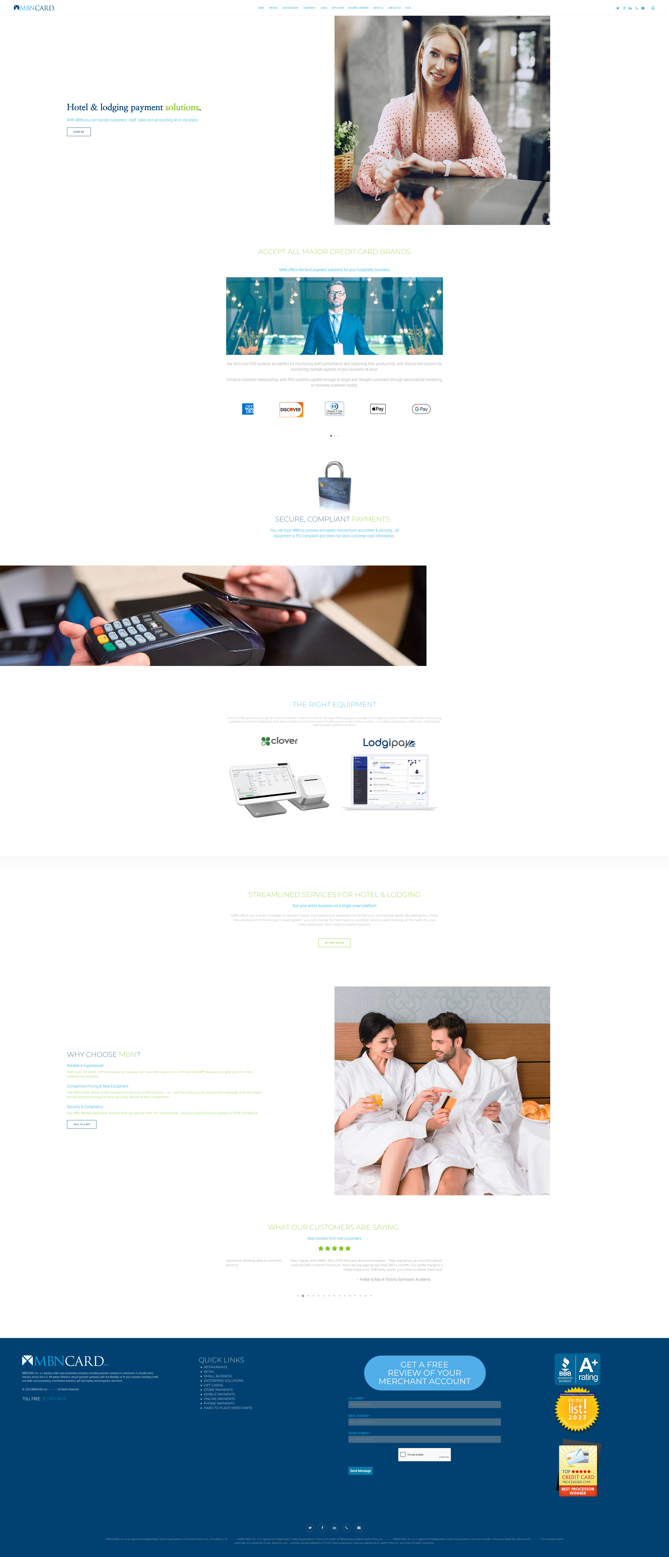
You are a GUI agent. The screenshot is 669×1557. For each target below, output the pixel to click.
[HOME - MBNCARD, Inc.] (73, 1360)
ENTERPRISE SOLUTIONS (224, 1381)
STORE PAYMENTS (218, 1390)
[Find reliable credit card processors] (579, 1468)
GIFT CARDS (213, 1385)
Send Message (360, 1471)
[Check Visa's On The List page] (577, 1391)
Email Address (359, 1415)
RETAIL (209, 1372)
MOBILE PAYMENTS (219, 1394)
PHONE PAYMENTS (219, 1403)
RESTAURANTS (215, 1367)
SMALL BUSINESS (218, 1376)
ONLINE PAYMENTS (219, 1399)
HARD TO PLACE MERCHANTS (228, 1408)
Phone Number (359, 1433)
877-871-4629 (54, 1398)
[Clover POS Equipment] (279, 741)
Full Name (356, 1398)
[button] (331, 435)
